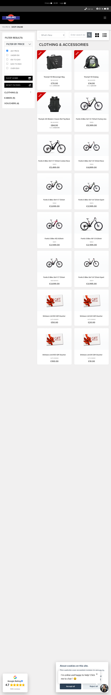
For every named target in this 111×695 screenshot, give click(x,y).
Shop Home (12, 78)
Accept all (70, 686)
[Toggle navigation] (105, 18)
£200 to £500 (16, 64)
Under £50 (15, 55)
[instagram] (100, 9)
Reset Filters (13, 85)
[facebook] (97, 9)
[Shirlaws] (11, 17)
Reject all (94, 686)
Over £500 (15, 68)
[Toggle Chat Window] (104, 688)
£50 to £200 (15, 59)
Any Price (15, 51)
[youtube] (105, 9)
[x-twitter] (102, 9)
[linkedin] (107, 9)
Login (62, 3)
